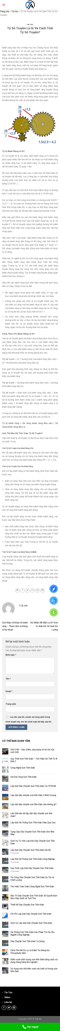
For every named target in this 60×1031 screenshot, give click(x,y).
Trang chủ (4, 11)
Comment (14, 853)
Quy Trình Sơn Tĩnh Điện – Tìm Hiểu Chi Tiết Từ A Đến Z (33, 760)
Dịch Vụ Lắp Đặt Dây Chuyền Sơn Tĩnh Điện (31, 923)
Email (9, 691)
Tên (8, 679)
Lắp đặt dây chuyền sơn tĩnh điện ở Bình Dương (33, 795)
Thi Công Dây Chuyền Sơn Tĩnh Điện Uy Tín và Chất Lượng (32, 878)
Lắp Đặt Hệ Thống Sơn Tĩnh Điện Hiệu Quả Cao (33, 822)
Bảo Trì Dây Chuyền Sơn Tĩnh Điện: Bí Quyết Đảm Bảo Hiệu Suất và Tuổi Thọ (33, 897)
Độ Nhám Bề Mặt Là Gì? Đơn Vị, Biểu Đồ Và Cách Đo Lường (44, 626)
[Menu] (3, 4)
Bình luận (11, 655)
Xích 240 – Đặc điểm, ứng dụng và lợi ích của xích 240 (32, 751)
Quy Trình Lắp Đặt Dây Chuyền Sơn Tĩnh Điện (31, 868)
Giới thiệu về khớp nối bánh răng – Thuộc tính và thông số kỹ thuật (15, 626)
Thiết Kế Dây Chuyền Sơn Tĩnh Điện (27, 904)
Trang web (11, 704)
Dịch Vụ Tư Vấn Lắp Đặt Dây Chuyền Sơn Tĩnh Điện (32, 842)
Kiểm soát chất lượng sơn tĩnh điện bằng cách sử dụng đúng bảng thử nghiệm (34, 960)
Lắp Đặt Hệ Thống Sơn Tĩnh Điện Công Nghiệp (32, 859)
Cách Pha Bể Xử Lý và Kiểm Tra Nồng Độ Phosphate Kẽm (30, 951)
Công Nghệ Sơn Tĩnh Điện (22, 767)
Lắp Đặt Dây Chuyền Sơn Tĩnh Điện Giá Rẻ (30, 850)
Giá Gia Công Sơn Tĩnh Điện (23, 777)
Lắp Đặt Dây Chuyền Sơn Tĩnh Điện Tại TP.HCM (33, 786)
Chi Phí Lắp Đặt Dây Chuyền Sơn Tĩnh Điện (30, 914)
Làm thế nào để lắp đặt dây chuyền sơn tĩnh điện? (31, 814)
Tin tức (15, 11)
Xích (34, 552)
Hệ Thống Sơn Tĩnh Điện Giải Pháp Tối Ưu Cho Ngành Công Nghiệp (32, 933)
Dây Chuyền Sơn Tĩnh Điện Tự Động (27, 941)
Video (7, 997)
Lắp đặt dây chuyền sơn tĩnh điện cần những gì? (33, 804)
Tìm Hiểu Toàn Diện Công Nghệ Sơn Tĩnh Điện (32, 886)
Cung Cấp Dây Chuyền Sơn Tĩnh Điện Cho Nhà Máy (32, 833)
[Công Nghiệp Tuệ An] (30, 5)
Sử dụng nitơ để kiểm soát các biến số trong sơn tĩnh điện (33, 970)
